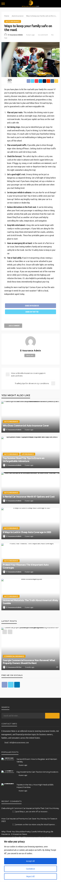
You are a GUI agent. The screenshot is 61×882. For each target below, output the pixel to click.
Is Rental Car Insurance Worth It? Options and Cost (28, 496)
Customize (30, 869)
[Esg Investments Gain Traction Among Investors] (7, 772)
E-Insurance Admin (15, 35)
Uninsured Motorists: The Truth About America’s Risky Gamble (30, 602)
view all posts (29, 355)
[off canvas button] (3, 3)
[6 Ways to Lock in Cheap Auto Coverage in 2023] (30, 523)
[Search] (57, 3)
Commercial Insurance (14, 656)
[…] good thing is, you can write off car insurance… (31, 811)
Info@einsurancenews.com (19, 742)
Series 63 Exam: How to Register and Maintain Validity (37, 760)
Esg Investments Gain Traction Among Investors (37, 772)
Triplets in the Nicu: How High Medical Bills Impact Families (35, 785)
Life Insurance (28, 454)
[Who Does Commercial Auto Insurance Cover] (30, 417)
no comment (43, 35)
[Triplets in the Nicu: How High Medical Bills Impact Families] (7, 784)
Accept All (30, 861)
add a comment (14, 326)
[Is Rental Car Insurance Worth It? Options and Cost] (30, 488)
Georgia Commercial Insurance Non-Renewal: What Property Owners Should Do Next (29, 662)
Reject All (31, 876)
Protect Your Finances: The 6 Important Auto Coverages (26, 566)
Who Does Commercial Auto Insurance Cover (26, 425)
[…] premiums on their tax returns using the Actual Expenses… (34, 824)
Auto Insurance (13, 21)
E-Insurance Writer (14, 667)
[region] (30, 859)
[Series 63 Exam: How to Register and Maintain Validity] (7, 759)
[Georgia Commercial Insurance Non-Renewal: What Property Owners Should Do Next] (30, 648)
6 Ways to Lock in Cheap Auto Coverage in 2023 (27, 532)
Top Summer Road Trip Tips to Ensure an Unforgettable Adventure (24, 459)
